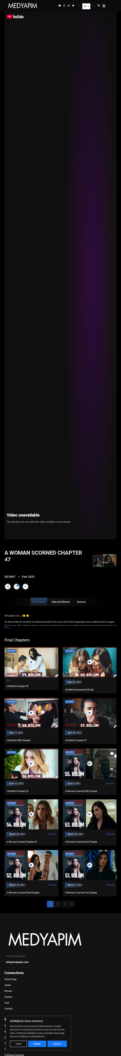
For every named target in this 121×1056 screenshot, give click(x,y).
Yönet (18, 1044)
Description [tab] (39, 601)
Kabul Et (57, 1044)
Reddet (37, 1044)
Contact (8, 1008)
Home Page (10, 979)
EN (85, 6)
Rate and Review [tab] (61, 601)
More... (8, 627)
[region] (38, 1033)
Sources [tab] (81, 601)
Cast (6, 1002)
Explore (8, 996)
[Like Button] (16, 586)
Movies (8, 991)
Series (7, 985)
